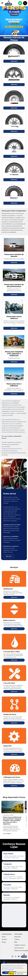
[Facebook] (16, 956)
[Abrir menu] (2, 2)
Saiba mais (14, 597)
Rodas (4, 942)
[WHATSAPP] (20, 3)
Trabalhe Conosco (19, 945)
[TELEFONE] (25, 3)
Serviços (4, 939)
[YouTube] (19, 956)
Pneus (4, 936)
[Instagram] (12, 956)
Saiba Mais (14, 61)
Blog (15, 942)
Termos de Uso (19, 948)
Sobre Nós (17, 936)
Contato (16, 939)
